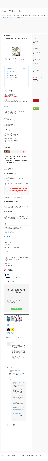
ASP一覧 (11, 73)
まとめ (11, 84)
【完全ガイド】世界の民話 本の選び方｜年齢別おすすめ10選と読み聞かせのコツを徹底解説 (8, 323)
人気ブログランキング (36, 80)
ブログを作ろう (42, 15)
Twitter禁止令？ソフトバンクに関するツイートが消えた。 (20, 323)
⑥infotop (7, 236)
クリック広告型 (12, 71)
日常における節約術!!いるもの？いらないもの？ (12, 333)
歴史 (38, 15)
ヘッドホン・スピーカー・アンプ (25, 15)
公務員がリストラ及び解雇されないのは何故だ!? (8, 333)
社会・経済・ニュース (15, 15)
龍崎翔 (13, 370)
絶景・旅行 (35, 15)
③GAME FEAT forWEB (13, 77)
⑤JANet (7, 224)
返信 (10, 379)
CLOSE (24, 68)
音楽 (31, 15)
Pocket (13, 44)
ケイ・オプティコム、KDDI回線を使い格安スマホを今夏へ (12, 323)
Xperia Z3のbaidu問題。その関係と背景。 (16, 322)
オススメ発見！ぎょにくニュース (14, 11)
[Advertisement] (24, 25)
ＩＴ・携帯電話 (8, 15)
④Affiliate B (11, 79)
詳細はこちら (16, 308)
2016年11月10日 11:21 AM (18, 370)
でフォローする (11, 337)
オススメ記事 (3, 15)
